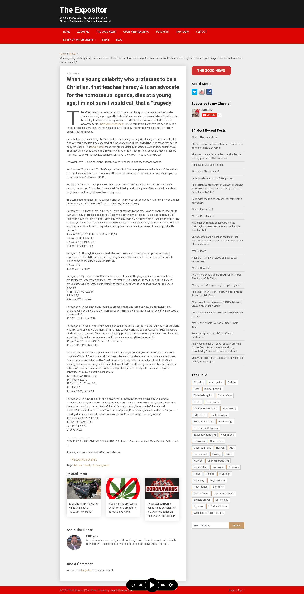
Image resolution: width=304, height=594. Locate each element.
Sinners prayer (202, 499)
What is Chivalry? (201, 268)
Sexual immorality (224, 493)
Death (87, 465)
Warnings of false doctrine (208, 512)
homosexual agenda (111, 124)
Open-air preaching (218, 460)
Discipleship (212, 402)
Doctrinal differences (205, 408)
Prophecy (224, 473)
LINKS (105, 39)
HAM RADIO (182, 31)
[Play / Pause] (152, 585)
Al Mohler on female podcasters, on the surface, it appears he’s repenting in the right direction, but (216, 226)
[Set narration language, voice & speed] (170, 585)
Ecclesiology (229, 408)
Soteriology (222, 499)
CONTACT (201, 31)
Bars (196, 389)
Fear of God (227, 434)
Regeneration (217, 480)
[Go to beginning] (133, 585)
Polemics (234, 467)
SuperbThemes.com (121, 590)
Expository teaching (205, 434)
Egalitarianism (219, 415)
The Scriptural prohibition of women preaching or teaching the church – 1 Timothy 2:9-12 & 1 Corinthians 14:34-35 (217, 189)
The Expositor (83, 9)
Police (197, 473)
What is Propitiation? (203, 216)
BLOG (119, 39)
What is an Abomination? (205, 171)
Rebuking (199, 480)
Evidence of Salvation (206, 428)
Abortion (199, 382)
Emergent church (203, 421)
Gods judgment (101, 465)
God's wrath (216, 441)
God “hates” (97, 146)
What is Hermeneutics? (204, 137)
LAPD (229, 454)
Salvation (218, 486)
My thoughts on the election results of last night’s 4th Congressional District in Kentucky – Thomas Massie (217, 240)
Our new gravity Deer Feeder (207, 164)
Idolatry (216, 454)
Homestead (200, 454)
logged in (86, 570)
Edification (199, 415)
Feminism (199, 441)
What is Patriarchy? (202, 209)
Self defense (201, 493)
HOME (66, 31)
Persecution (200, 467)
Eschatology (225, 421)
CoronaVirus (225, 395)
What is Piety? (199, 251)
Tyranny (198, 506)
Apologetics (215, 382)
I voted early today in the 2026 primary (213, 178)
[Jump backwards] (140, 585)
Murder (198, 460)
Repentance (200, 486)
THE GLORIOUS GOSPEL (83, 459)
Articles (78, 465)
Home (63, 53)
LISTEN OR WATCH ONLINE (78, 39)
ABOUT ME (83, 31)
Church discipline (203, 395)
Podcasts (218, 467)
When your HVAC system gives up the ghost (216, 285)
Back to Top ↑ (236, 590)
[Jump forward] (163, 585)
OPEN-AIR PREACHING (136, 31)
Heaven (220, 447)
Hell (232, 447)
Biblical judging (212, 389)
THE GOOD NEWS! (106, 31)
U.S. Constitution (217, 506)
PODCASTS (162, 31)
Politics (210, 473)
